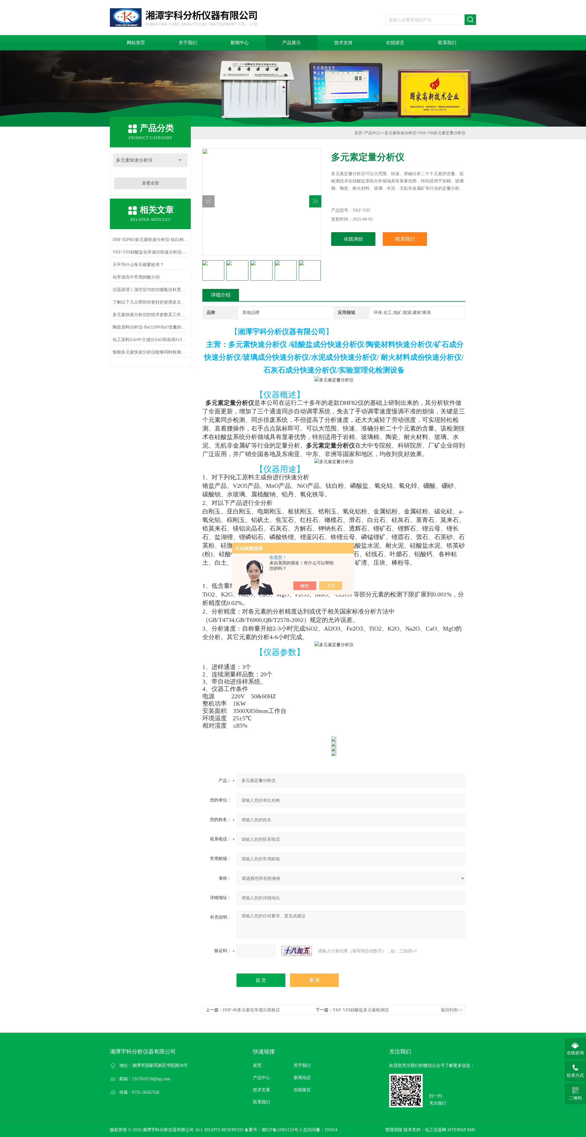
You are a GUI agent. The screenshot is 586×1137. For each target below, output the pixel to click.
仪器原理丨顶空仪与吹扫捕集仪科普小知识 (150, 289)
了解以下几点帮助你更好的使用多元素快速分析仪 (150, 302)
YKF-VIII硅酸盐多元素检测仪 (361, 1010)
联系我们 (447, 42)
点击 (180, 160)
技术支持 (343, 42)
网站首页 (136, 42)
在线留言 (395, 42)
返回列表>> (452, 1010)
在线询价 (353, 239)
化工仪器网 (435, 1130)
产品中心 (372, 133)
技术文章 (261, 1090)
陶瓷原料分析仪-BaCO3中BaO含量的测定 (150, 327)
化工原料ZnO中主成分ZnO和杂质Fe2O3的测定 (150, 339)
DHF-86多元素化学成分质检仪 (251, 1010)
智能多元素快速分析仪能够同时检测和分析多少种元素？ (150, 352)
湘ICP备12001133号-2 (282, 1130)
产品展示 (291, 42)
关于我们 (188, 42)
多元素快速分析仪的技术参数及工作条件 (150, 314)
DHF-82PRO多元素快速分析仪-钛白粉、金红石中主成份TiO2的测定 (150, 239)
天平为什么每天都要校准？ (138, 264)
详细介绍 (220, 294)
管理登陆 (393, 1130)
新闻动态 (302, 1077)
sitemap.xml (461, 1130)
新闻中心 (239, 42)
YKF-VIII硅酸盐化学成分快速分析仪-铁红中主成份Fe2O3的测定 (150, 252)
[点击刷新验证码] (296, 951)
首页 (358, 133)
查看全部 (150, 183)
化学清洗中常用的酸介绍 (136, 277)
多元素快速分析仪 (134, 160)
